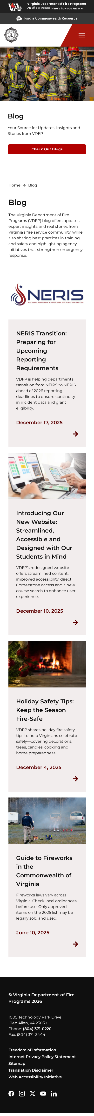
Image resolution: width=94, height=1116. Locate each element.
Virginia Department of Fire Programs (56, 4)
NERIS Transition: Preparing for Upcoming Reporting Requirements (41, 351)
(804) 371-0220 (37, 1028)
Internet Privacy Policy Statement (42, 1056)
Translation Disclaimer (30, 1070)
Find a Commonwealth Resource (51, 18)
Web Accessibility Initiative (35, 1077)
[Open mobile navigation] (77, 35)
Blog (32, 185)
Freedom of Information (32, 1050)
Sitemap (16, 1063)
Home (14, 185)
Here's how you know (66, 8)
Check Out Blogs (47, 149)
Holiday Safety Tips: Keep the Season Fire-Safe (45, 710)
